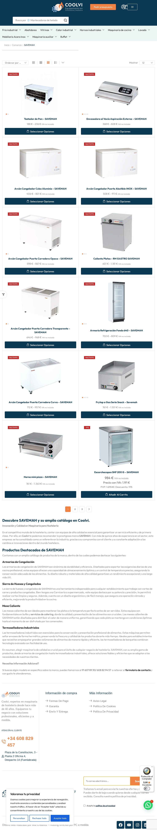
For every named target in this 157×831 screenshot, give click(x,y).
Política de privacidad (106, 711)
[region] (40, 807)
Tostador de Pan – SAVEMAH (40, 118)
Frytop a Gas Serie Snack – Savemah (116, 402)
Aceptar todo (60, 818)
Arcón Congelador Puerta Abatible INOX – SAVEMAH (116, 188)
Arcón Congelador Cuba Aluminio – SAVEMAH (40, 188)
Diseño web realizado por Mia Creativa (24, 824)
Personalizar (19, 818)
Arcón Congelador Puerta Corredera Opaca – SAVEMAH (40, 258)
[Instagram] (137, 825)
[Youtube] (129, 825)
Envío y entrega (58, 711)
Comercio (17, 45)
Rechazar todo (39, 818)
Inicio (6, 45)
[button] (123, 7)
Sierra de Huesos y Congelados (21, 584)
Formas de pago (58, 701)
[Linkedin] (146, 825)
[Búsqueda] (65, 20)
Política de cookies (104, 706)
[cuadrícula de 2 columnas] (33, 63)
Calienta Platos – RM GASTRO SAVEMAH (116, 258)
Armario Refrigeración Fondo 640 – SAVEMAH (116, 330)
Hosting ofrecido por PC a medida (69, 824)
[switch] (147, 788)
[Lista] (55, 63)
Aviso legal (99, 701)
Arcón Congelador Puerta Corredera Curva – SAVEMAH (40, 402)
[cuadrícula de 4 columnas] (48, 63)
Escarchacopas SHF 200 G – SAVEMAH (116, 472)
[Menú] (152, 767)
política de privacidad (105, 805)
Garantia (54, 706)
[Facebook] (120, 825)
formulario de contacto (138, 670)
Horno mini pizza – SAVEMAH (40, 476)
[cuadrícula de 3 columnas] (41, 63)
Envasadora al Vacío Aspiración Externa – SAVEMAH (116, 118)
